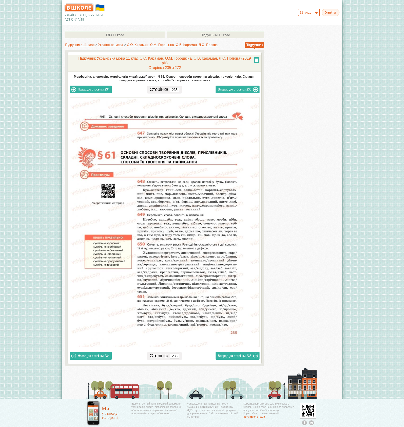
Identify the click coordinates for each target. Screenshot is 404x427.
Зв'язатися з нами (254, 416)
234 (93, 89)
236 (234, 89)
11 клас (115, 35)
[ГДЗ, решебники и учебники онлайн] (79, 7)
